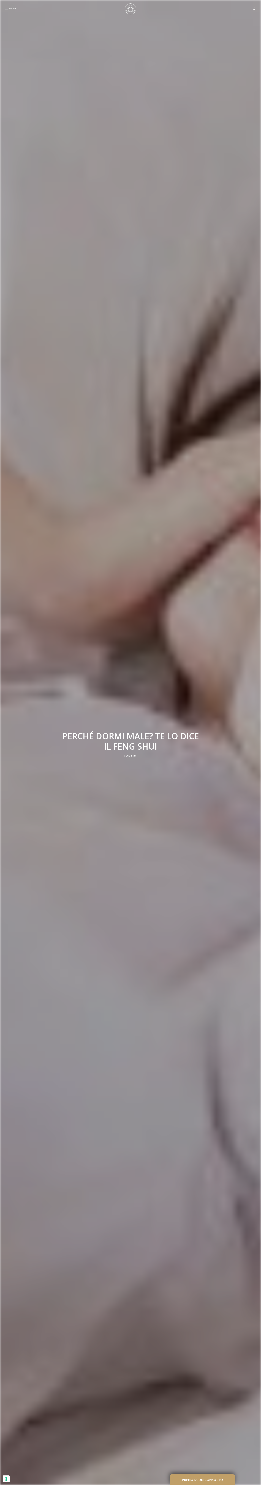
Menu (12, 9)
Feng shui (130, 755)
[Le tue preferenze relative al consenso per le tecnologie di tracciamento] (6, 1478)
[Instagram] (4, 750)
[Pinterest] (4, 742)
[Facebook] (4, 733)
